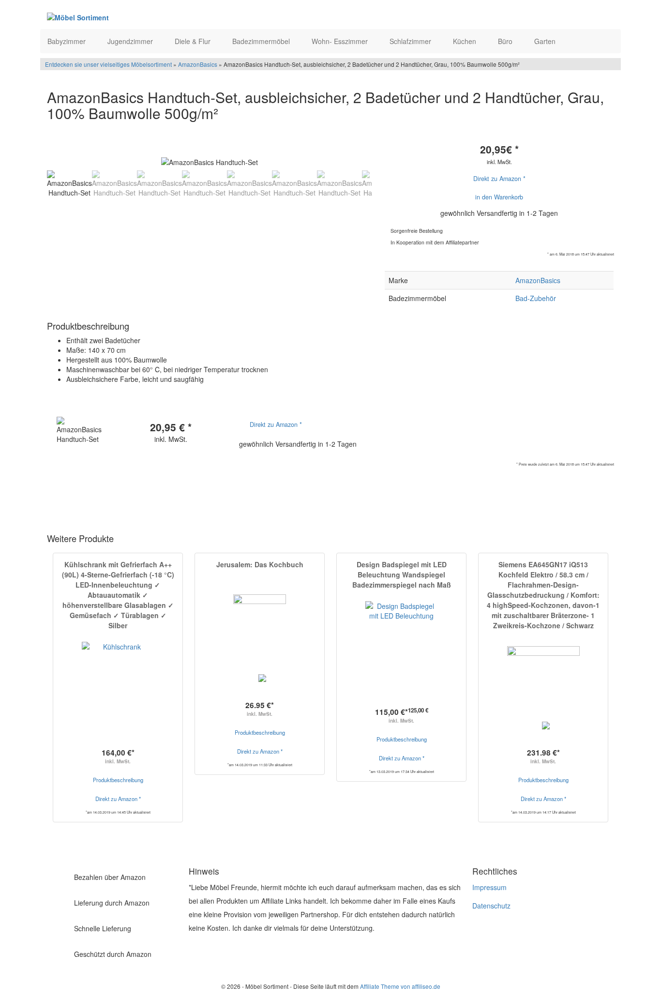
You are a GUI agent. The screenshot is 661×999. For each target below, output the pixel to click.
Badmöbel (65, 505)
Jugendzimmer (131, 41)
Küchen (465, 41)
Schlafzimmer (411, 41)
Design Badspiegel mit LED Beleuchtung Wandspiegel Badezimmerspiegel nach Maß (401, 575)
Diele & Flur (193, 41)
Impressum (489, 887)
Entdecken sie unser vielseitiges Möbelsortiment (109, 64)
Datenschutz (491, 905)
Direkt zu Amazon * (499, 178)
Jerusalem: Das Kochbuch (259, 564)
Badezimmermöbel (262, 41)
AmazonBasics (197, 64)
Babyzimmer (67, 41)
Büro (506, 41)
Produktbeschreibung (118, 780)
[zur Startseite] (165, 17)
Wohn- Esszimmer (341, 41)
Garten (545, 41)
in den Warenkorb (499, 197)
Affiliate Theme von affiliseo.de (400, 986)
